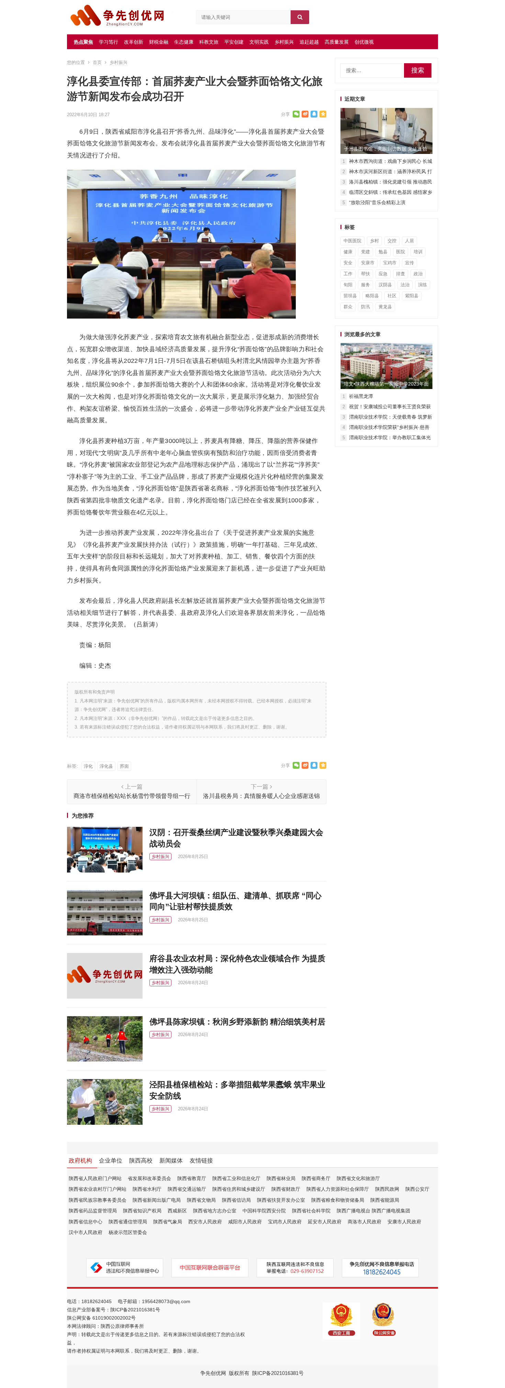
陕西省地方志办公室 (214, 1210)
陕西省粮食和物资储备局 (337, 1200)
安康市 (367, 262)
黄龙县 (385, 306)
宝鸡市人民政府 (285, 1221)
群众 (348, 306)
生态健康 (183, 42)
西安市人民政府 (205, 1221)
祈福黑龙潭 (361, 396)
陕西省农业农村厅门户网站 (97, 1189)
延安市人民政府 (324, 1221)
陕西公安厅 (417, 1189)
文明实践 (259, 42)
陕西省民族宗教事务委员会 (97, 1200)
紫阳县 (411, 295)
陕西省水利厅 (147, 1189)
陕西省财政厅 (285, 1189)
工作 (348, 273)
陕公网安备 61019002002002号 (101, 1318)
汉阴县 (385, 284)
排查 (400, 273)
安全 (348, 262)
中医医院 (352, 240)
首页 (97, 62)
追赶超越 (309, 42)
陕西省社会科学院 (311, 1210)
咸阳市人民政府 (245, 1221)
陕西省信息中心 (85, 1221)
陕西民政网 (387, 1189)
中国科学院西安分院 (264, 1210)
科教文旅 (208, 42)
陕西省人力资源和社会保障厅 (337, 1189)
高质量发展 (337, 42)
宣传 (409, 262)
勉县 (383, 251)
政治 (418, 273)
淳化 (88, 766)
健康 (348, 251)
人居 (409, 240)
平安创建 (234, 42)
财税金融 (158, 42)
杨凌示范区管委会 (128, 1232)
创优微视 (364, 42)
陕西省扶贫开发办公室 (281, 1200)
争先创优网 (213, 1373)
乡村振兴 (284, 42)
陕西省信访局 (236, 1200)
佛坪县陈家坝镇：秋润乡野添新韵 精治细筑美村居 (237, 1021)
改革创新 (133, 42)
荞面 (124, 766)
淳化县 (106, 766)
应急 (383, 273)
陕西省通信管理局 (128, 1221)
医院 (400, 251)
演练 (422, 284)
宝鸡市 (389, 262)
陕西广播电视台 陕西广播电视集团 (373, 1210)
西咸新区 (177, 1210)
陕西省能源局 (384, 1200)
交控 (392, 240)
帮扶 (365, 273)
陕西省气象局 (167, 1221)
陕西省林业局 (281, 1178)
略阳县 (372, 295)
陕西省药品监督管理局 (93, 1210)
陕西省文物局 (201, 1200)
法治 (405, 284)
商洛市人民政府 (364, 1221)
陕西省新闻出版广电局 (157, 1200)
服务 (365, 284)
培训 (418, 251)
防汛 (365, 306)
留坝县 (350, 295)
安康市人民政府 (404, 1221)
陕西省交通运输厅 (187, 1189)
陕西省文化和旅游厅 (358, 1178)
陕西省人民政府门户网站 (95, 1178)
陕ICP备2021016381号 (135, 1309)
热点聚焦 (83, 42)
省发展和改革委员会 (149, 1178)
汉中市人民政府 (85, 1232)
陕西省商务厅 (316, 1178)
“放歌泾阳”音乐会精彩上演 (377, 202)
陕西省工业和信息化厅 (236, 1178)
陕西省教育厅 (191, 1178)
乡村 (374, 240)
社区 (392, 295)
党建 (365, 251)
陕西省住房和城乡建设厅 (238, 1189)
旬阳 (348, 284)
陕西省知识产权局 (142, 1210)
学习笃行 (108, 42)
